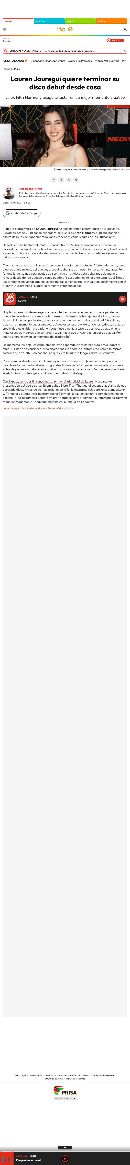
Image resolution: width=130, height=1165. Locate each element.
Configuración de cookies (103, 1075)
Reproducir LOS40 (122, 299)
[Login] (125, 30)
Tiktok (51, 1033)
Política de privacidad (56, 1075)
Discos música (55, 408)
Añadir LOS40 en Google (24, 213)
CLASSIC (40, 21)
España (7, 41)
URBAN (101, 21)
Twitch (78, 1033)
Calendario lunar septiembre (48, 60)
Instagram (44, 1033)
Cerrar (124, 50)
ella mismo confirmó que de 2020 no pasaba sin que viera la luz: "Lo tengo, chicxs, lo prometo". (62, 351)
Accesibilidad (36, 1075)
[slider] (65, 1151)
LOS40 (8, 21)
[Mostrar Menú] (5, 29)
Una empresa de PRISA (65, 1090)
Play (65, 1158)
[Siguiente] (125, 60)
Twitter (61, 180)
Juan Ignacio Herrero (30, 188)
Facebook (54, 180)
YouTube (58, 1033)
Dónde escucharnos (75, 1078)
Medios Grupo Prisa (65, 1098)
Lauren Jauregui (11, 408)
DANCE (70, 21)
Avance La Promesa (80, 60)
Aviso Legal (20, 1075)
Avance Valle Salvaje (107, 60)
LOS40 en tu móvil (54, 1078)
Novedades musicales (33, 408)
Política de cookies (79, 1075)
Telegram (76, 180)
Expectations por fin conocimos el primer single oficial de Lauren (51, 381)
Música (16, 69)
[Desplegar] (65, 1147)
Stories (85, 1033)
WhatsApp (69, 180)
